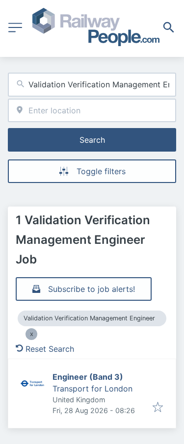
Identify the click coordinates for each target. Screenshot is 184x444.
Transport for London (92, 388)
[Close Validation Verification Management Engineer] (31, 334)
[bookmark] (158, 408)
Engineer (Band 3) (88, 377)
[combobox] (92, 85)
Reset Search (50, 349)
